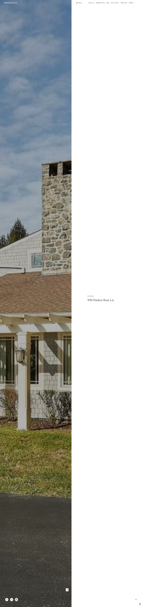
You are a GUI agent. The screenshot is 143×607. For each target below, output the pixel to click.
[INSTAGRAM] (11, 599)
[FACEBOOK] (6, 599)
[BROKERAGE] (16, 599)
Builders (131, 2)
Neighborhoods (100, 2)
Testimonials (123, 2)
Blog (108, 2)
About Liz (91, 2)
